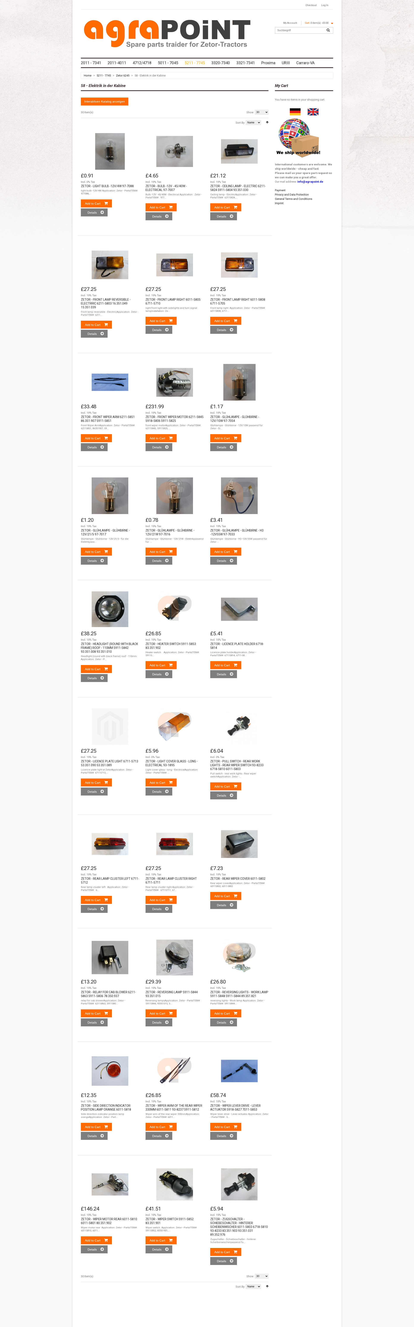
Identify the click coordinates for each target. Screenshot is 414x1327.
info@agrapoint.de (310, 181)
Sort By (240, 122)
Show (250, 112)
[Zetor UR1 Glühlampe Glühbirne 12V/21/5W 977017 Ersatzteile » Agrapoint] (110, 495)
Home (87, 75)
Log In (324, 5)
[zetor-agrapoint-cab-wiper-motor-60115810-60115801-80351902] (110, 1184)
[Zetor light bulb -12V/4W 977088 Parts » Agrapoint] (110, 151)
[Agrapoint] (167, 33)
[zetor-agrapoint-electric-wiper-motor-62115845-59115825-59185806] (174, 382)
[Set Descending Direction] (267, 122)
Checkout (311, 5)
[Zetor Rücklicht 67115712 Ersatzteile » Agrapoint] (110, 844)
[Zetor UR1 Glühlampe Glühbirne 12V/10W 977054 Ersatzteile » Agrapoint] (239, 382)
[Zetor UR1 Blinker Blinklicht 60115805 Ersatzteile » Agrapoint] (174, 265)
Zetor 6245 (122, 75)
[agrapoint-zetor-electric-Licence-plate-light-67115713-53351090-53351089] (110, 726)
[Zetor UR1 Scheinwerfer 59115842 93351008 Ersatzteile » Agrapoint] (110, 609)
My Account (290, 23)
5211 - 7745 (104, 75)
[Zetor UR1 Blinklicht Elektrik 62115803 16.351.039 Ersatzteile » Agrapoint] (110, 265)
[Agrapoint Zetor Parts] (313, 110)
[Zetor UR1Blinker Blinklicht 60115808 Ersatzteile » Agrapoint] (239, 265)
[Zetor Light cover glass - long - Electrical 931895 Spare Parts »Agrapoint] (174, 726)
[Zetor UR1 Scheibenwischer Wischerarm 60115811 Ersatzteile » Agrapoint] (174, 1071)
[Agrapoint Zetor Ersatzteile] (295, 110)
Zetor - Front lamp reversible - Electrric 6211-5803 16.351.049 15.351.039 (106, 303)
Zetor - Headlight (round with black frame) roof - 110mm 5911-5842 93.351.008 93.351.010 (109, 647)
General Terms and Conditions (293, 198)
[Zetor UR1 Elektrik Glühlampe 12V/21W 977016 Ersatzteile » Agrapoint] (174, 495)
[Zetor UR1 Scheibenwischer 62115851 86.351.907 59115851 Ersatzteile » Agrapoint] (110, 382)
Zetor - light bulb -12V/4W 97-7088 (107, 186)
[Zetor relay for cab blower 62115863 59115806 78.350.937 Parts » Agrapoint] (110, 957)
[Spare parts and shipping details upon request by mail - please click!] (298, 117)
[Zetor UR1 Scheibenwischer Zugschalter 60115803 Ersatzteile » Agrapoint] (239, 1184)
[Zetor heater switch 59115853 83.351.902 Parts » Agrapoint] (174, 609)
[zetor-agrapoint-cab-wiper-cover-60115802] (239, 844)
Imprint (279, 203)
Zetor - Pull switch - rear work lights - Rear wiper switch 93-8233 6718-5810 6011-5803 (236, 765)
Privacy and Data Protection (292, 194)
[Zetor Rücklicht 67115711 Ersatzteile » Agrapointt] (174, 844)
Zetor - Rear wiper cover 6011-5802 (237, 878)
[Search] (328, 30)
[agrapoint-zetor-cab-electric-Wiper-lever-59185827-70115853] (239, 1071)
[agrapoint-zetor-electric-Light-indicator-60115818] (110, 1071)
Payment (280, 190)
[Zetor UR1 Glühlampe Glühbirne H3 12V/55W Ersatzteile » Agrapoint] (239, 495)
